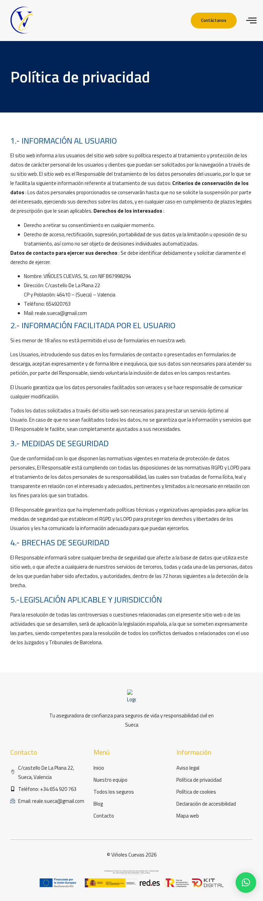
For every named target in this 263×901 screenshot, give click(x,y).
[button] (246, 882)
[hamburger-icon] (251, 20)
